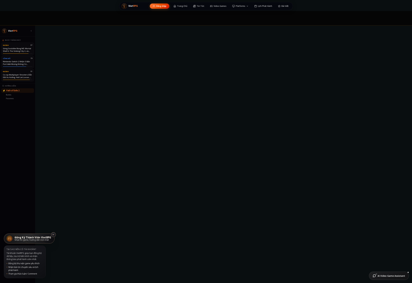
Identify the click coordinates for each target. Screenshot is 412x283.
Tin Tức (200, 6)
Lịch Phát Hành (265, 6)
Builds (8, 94)
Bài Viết (285, 6)
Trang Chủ (182, 6)
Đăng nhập (161, 6)
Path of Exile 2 (11, 90)
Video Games (220, 6)
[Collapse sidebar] (31, 31)
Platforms (240, 6)
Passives (10, 98)
